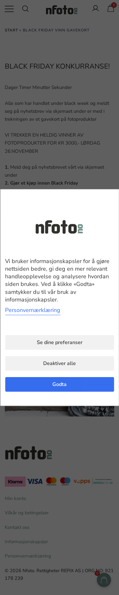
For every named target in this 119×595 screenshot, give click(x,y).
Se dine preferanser (60, 342)
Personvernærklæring (32, 310)
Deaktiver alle (59, 363)
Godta (59, 384)
